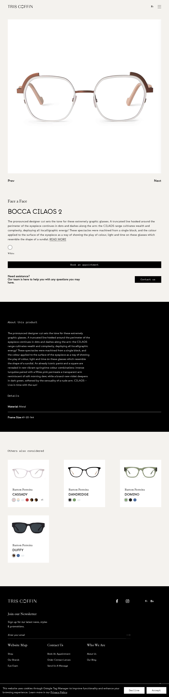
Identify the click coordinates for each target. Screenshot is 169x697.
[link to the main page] (20, 6)
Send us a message (57, 666)
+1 (42, 499)
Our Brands (13, 660)
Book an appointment (84, 264)
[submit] (128, 635)
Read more (58, 239)
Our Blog (91, 660)
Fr (152, 6)
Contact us (148, 279)
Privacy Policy (59, 692)
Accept (156, 690)
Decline (134, 690)
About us (91, 654)
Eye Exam (13, 666)
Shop (10, 654)
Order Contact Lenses (59, 660)
